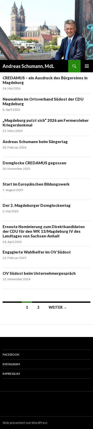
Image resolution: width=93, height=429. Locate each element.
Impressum (11, 374)
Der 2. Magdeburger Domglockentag (37, 205)
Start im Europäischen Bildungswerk (36, 184)
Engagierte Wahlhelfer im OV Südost (37, 252)
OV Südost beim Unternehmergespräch (39, 273)
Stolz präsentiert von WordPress (25, 423)
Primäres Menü (87, 66)
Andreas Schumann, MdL (28, 66)
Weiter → (58, 307)
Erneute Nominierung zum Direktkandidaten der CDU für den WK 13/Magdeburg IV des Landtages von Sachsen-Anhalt (44, 231)
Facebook (11, 354)
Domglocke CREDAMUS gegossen (34, 162)
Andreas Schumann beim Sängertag (35, 141)
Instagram (11, 364)
